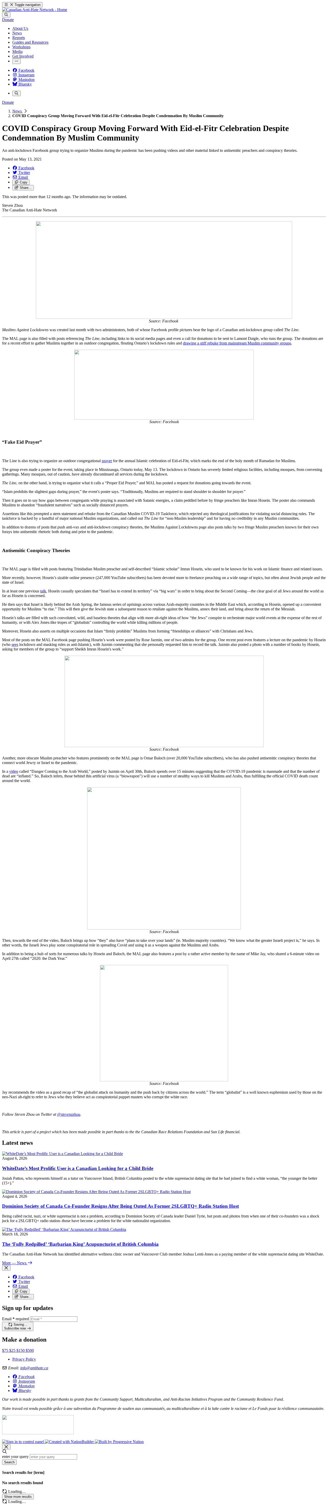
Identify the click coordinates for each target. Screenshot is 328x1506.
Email (15, 1319)
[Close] (6, 1268)
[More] (16, 61)
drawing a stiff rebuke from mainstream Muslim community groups (237, 343)
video (13, 771)
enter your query (15, 1456)
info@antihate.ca (34, 1368)
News (17, 111)
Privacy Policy (24, 1359)
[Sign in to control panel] (23, 1441)
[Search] (6, 14)
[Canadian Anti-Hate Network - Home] (34, 9)
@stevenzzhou (68, 1114)
